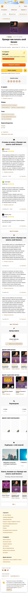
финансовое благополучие (8, 114)
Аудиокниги (13, 14)
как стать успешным (6, 119)
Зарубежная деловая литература (9, 105)
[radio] (8, 81)
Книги (5, 14)
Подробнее (19, 587)
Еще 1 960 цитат (14, 324)
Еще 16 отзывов (14, 231)
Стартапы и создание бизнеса (17, 107)
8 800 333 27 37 (5, 576)
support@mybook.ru (15, 576)
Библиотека (14, 9)
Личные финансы (6, 107)
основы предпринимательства (9, 116)
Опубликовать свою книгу (7, 134)
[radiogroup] (14, 81)
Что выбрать (4, 9)
